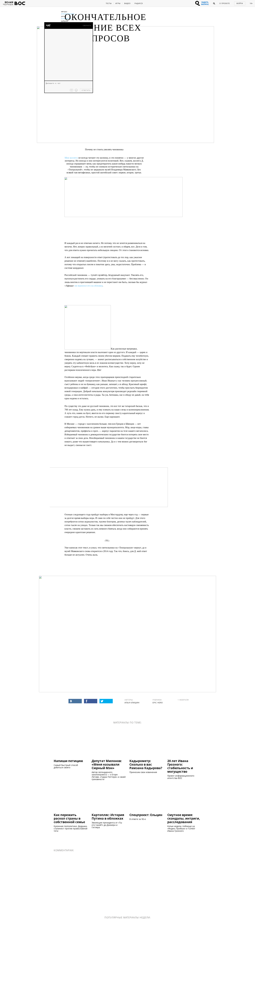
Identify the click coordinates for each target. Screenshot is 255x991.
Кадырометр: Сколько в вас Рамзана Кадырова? (145, 764)
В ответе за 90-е (137, 819)
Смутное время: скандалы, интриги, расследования (183, 818)
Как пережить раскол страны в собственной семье (69, 818)
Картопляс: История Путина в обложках (108, 816)
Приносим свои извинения (143, 772)
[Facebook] (90, 701)
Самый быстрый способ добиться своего (66, 766)
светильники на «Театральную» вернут (121, 547)
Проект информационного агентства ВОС (180, 777)
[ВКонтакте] (75, 701)
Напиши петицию (68, 761)
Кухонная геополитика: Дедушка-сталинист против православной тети (71, 828)
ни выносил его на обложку (89, 285)
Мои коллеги (71, 157)
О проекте (224, 3)
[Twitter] (106, 701)
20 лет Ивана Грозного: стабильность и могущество (180, 766)
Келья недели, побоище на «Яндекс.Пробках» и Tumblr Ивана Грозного (181, 828)
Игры (117, 3)
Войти (240, 3)
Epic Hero (158, 702)
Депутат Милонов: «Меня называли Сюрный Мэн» (107, 764)
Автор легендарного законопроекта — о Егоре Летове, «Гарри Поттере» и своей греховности (109, 776)
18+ (251, 3)
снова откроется (93, 551)
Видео (127, 3)
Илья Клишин (132, 702)
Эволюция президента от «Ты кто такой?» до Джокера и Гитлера (107, 825)
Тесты (109, 3)
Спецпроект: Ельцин (145, 815)
